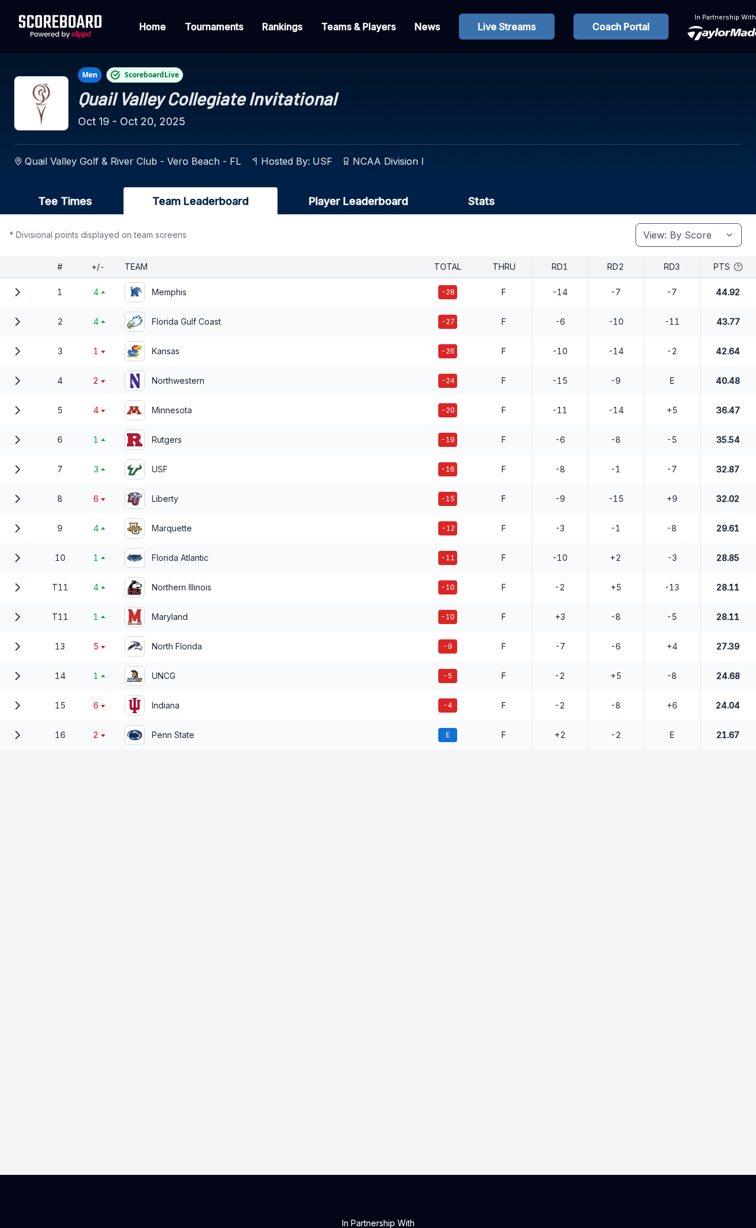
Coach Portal (621, 26)
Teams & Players (358, 26)
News (427, 26)
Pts (721, 267)
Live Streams (507, 26)
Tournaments (214, 26)
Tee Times (65, 201)
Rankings (282, 26)
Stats (481, 201)
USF (322, 161)
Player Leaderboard (358, 201)
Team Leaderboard (200, 201)
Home (152, 26)
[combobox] (689, 235)
